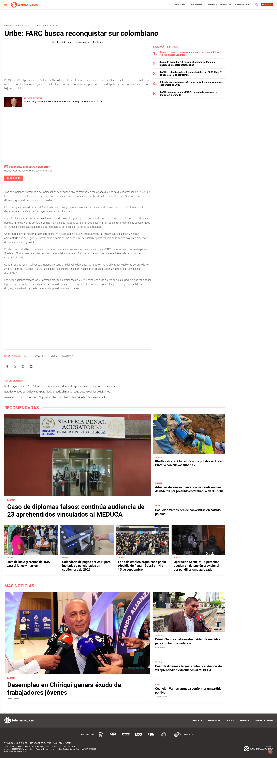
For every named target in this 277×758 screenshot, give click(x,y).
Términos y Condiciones (15, 743)
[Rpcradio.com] (151, 736)
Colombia (40, 356)
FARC (27, 356)
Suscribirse (13, 178)
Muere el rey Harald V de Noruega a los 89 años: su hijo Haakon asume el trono (64, 101)
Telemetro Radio (242, 5)
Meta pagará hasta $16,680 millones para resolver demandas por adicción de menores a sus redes (60, 386)
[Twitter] (15, 366)
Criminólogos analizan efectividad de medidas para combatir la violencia (187, 641)
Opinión (211, 5)
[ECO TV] (138, 736)
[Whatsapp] (23, 366)
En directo (267, 5)
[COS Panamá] (125, 736)
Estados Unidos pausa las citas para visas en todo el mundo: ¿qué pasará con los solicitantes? (57, 391)
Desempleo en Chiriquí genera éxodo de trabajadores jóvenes (64, 688)
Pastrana (67, 356)
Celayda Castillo (161, 697)
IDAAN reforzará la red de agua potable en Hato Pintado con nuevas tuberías (188, 463)
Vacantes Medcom (62, 743)
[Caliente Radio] (164, 736)
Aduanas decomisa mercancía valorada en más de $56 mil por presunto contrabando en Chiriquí (189, 489)
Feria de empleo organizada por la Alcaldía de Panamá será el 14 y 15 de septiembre (142, 565)
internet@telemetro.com (18, 751)
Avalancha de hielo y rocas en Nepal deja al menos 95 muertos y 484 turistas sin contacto (55, 397)
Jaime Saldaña (13, 699)
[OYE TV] (113, 736)
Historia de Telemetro (40, 743)
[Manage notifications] (270, 751)
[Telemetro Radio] (176, 736)
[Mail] (31, 366)
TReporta (180, 5)
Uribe (54, 356)
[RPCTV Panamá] (100, 736)
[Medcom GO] (87, 736)
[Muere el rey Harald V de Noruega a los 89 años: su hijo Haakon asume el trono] (13, 106)
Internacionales (22, 25)
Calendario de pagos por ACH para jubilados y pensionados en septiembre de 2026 (86, 565)
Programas (196, 5)
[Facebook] (7, 366)
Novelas (224, 5)
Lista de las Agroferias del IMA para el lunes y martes (28, 563)
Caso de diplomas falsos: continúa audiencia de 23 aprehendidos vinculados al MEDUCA (76, 510)
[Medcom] (189, 736)
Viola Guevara (160, 647)
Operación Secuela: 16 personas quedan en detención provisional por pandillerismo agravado (196, 565)
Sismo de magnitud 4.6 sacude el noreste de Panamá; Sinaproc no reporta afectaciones (187, 63)
